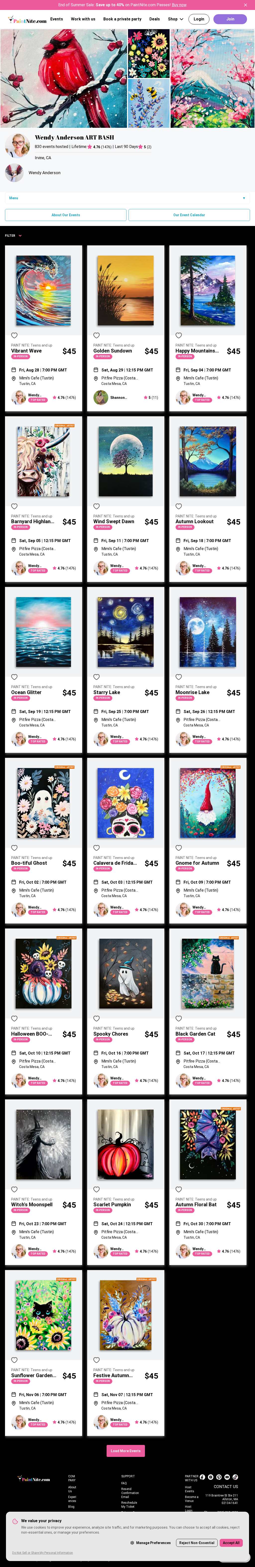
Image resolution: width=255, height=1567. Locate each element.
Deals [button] (154, 19)
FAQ (124, 1483)
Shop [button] (173, 19)
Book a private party (122, 19)
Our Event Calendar (189, 215)
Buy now (179, 4)
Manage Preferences (153, 1543)
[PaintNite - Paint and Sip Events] (27, 19)
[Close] (245, 4)
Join (230, 19)
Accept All (231, 1543)
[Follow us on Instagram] (210, 1477)
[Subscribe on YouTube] (227, 1477)
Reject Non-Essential (196, 1543)
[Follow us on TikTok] (235, 1477)
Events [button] (56, 19)
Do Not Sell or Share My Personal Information (42, 1553)
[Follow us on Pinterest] (219, 1477)
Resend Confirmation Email (130, 1493)
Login (199, 19)
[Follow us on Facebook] (202, 1477)
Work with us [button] (83, 19)
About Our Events (66, 215)
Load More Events (126, 1451)
